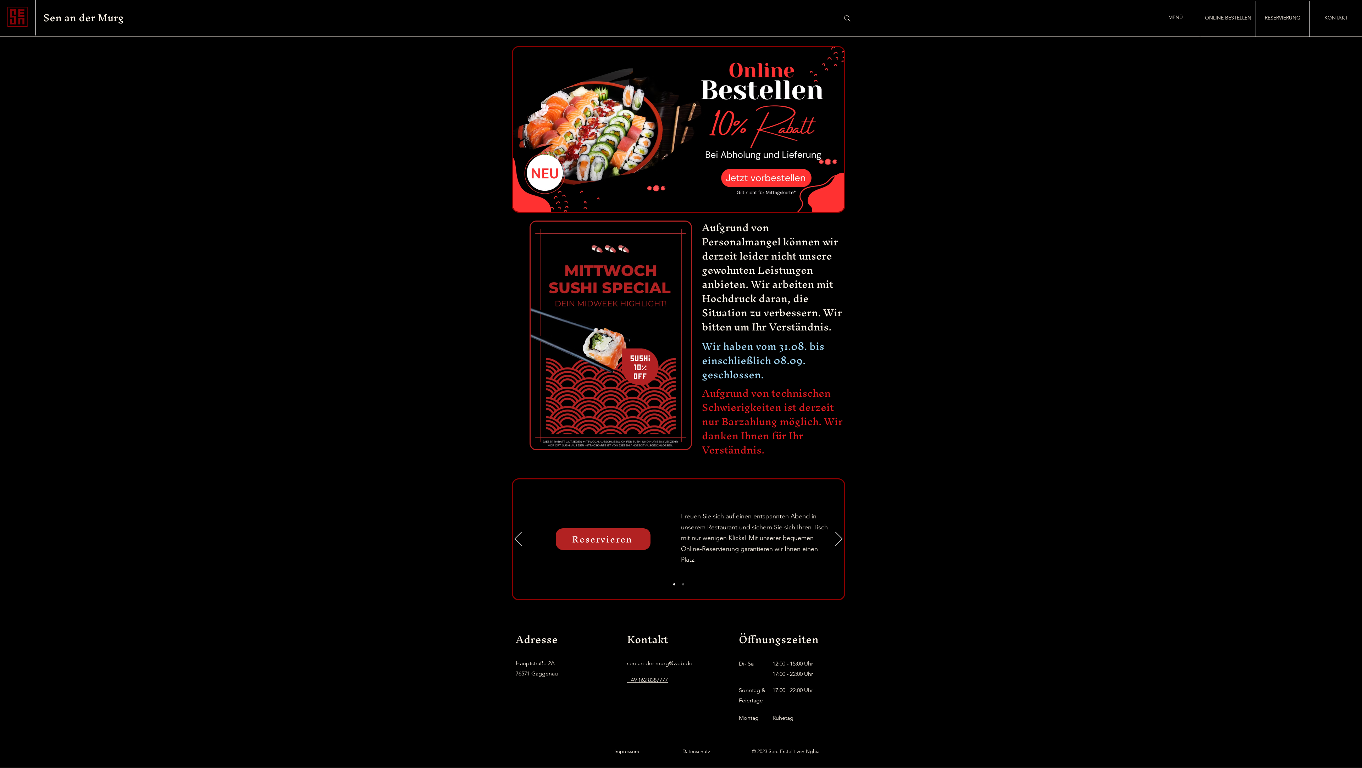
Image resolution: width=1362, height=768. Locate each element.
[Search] (847, 18)
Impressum (626, 751)
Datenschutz (696, 751)
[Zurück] (518, 539)
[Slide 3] (683, 584)
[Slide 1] (674, 584)
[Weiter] (838, 539)
